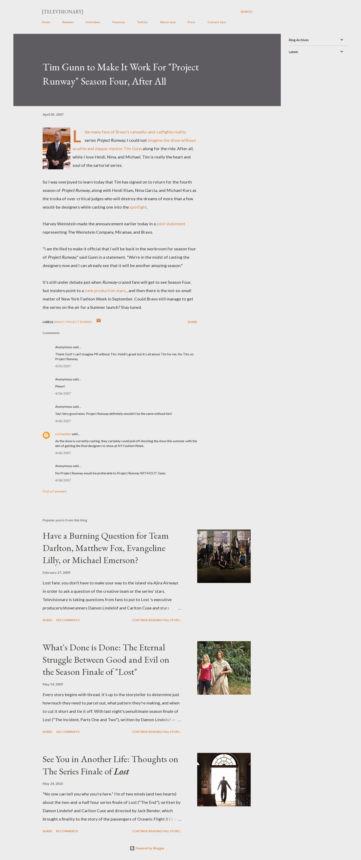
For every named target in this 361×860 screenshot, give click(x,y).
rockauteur (63, 434)
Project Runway (79, 322)
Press (191, 22)
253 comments (67, 620)
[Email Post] (98, 322)
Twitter (142, 22)
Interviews (93, 22)
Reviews (68, 22)
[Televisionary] (62, 11)
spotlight (138, 206)
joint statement (170, 223)
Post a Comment (54, 491)
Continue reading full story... (156, 620)
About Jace (167, 22)
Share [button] (192, 322)
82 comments (67, 831)
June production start (105, 290)
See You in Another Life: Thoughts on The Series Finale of (110, 765)
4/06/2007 (63, 393)
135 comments (67, 731)
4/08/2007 (63, 480)
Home (46, 22)
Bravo (59, 322)
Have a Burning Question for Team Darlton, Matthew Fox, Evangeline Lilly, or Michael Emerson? (106, 547)
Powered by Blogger (149, 848)
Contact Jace (216, 22)
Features (118, 22)
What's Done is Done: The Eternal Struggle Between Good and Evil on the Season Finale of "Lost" (106, 659)
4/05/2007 (63, 366)
